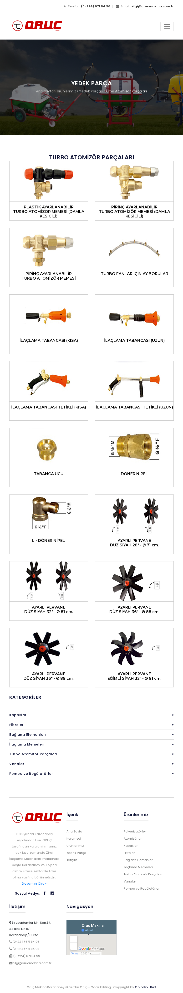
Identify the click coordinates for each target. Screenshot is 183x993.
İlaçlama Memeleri (91, 744)
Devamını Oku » (34, 883)
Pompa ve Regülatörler (91, 773)
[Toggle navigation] (167, 26)
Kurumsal (73, 838)
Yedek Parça (90, 91)
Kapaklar (91, 715)
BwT (153, 987)
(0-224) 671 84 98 (25, 949)
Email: (147, 6)
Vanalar (91, 763)
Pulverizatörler (135, 831)
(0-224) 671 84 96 (25, 941)
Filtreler (91, 724)
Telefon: (88, 6)
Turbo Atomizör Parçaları (125, 91)
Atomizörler (133, 838)
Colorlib (141, 987)
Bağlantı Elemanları (91, 734)
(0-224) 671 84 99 (26, 956)
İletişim (71, 860)
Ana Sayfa (45, 91)
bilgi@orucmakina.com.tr (31, 963)
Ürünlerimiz (66, 91)
